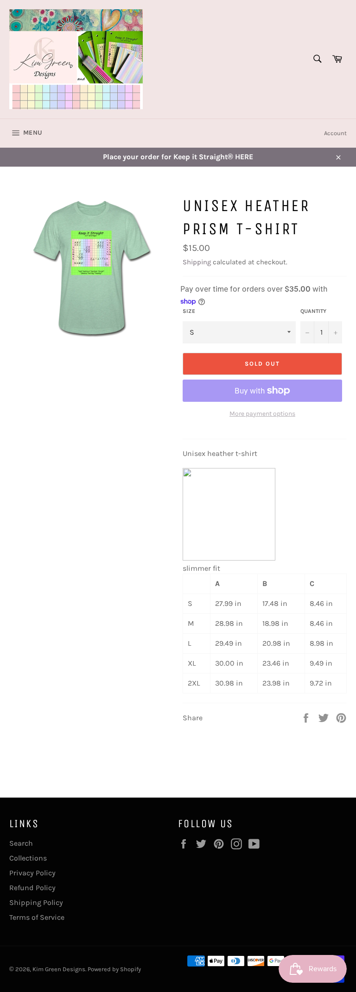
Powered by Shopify (114, 969)
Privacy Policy (32, 872)
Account (335, 133)
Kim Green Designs (58, 969)
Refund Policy (32, 887)
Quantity (313, 311)
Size (189, 311)
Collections (28, 858)
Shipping (197, 262)
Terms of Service (36, 917)
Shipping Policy (36, 902)
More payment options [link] (262, 414)
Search (21, 843)
